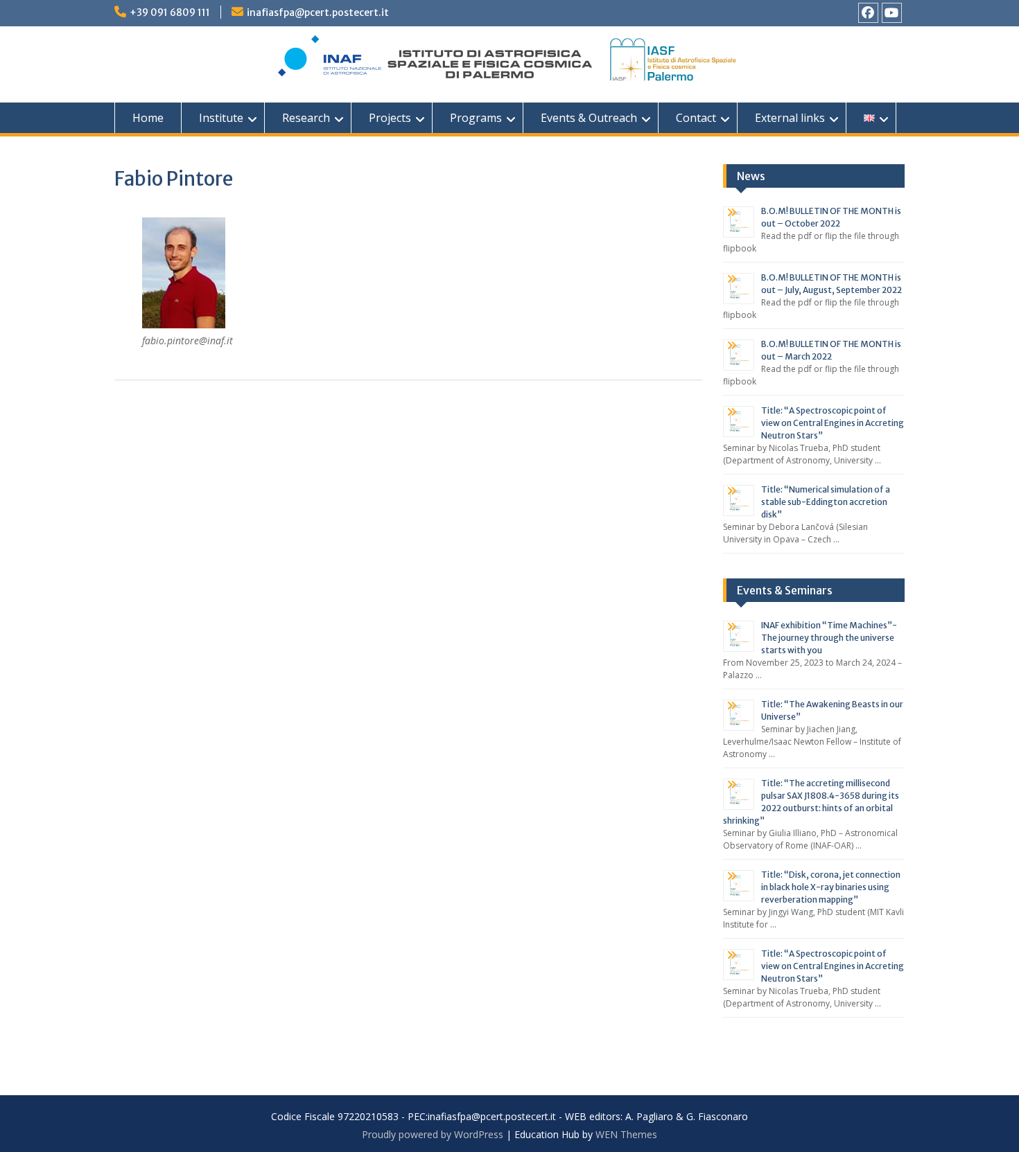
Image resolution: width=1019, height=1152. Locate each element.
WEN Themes (626, 1134)
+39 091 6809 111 (170, 12)
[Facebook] (868, 13)
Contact (696, 117)
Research (306, 117)
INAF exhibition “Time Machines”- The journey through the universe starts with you (829, 637)
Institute (221, 117)
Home (148, 117)
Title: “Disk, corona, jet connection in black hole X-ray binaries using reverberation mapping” (830, 887)
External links (790, 117)
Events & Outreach (589, 117)
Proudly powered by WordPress (432, 1134)
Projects (390, 117)
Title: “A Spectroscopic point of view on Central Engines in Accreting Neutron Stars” (832, 423)
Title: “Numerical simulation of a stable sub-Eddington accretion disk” (825, 502)
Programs (476, 117)
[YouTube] (892, 13)
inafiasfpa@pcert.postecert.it (318, 12)
